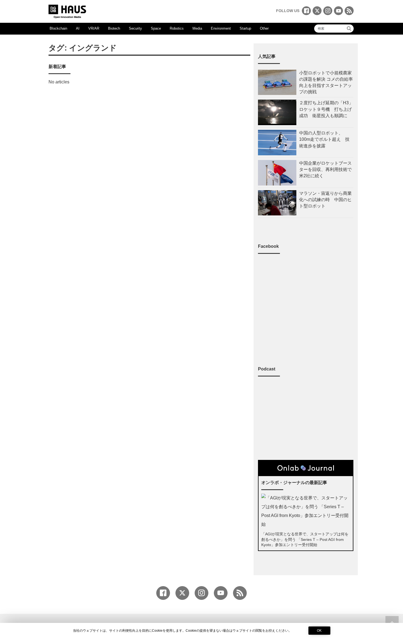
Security (135, 28)
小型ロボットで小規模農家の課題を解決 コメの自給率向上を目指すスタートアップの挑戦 (326, 82)
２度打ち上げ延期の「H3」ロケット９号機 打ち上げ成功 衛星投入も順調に (326, 109)
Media (197, 28)
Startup (245, 28)
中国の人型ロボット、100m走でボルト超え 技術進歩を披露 (324, 139)
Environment (221, 28)
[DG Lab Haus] (67, 11)
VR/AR (93, 28)
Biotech (114, 28)
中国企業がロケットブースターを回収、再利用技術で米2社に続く (325, 169)
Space (156, 28)
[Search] (349, 28)
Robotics (177, 28)
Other (264, 28)
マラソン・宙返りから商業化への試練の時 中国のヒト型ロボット (325, 199)
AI (78, 28)
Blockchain (58, 28)
